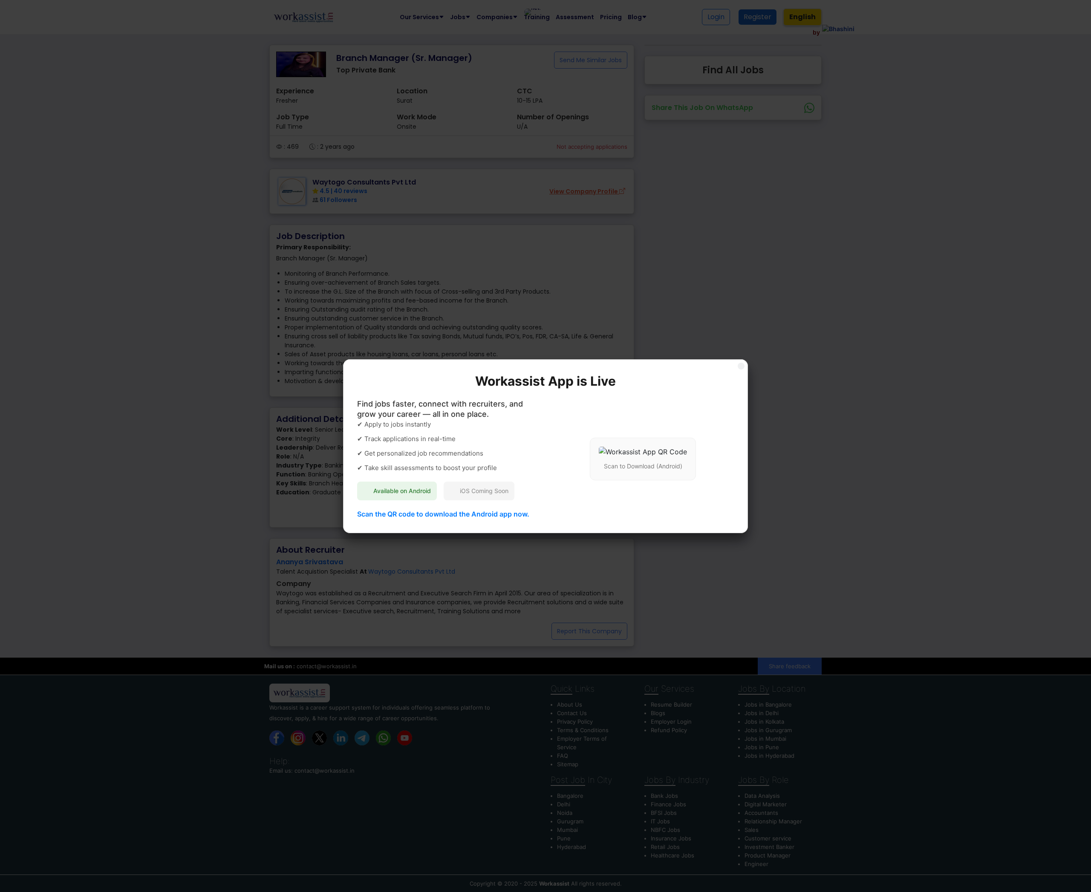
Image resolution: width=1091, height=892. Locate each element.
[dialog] (545, 446)
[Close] (741, 366)
